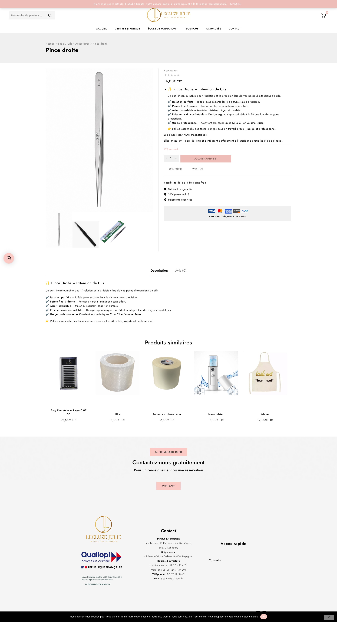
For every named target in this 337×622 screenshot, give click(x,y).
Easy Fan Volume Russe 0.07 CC (68, 412)
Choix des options (68, 427)
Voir (78, 372)
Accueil (101, 28)
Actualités (213, 28)
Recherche (50, 15)
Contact (235, 28)
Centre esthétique (127, 28)
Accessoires (171, 70)
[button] (9, 258)
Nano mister (216, 414)
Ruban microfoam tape (167, 414)
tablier (265, 414)
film (117, 414)
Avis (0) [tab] (181, 270)
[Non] (329, 617)
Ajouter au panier (205, 158)
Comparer (175, 169)
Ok (263, 616)
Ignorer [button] (235, 4)
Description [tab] (159, 270)
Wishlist (197, 169)
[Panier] (323, 15)
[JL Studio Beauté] (168, 15)
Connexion (215, 560)
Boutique (192, 28)
